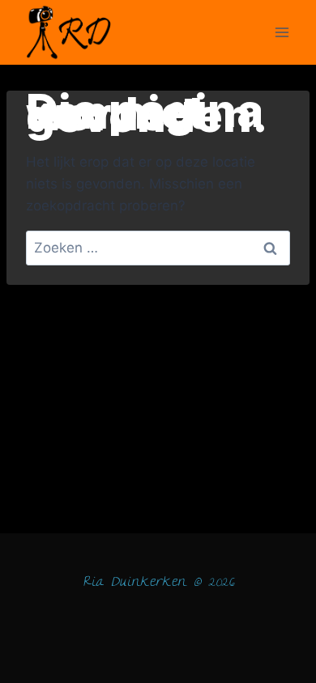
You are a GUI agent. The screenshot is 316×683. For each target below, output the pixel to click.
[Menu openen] (282, 32)
